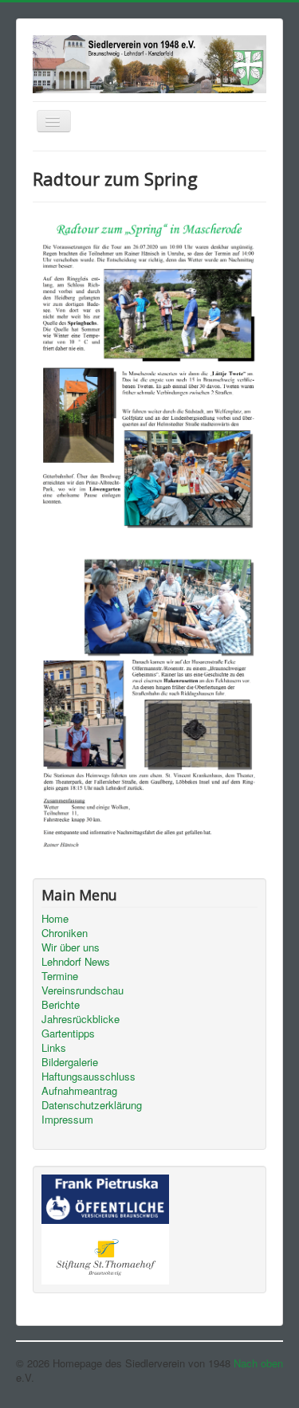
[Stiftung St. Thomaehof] (105, 1252)
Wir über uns (70, 947)
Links (53, 1048)
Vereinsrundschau (82, 990)
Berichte (60, 1005)
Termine (59, 976)
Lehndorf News (75, 962)
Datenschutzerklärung (91, 1105)
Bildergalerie (69, 1062)
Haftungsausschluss (88, 1076)
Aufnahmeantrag (79, 1091)
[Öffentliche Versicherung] (105, 1198)
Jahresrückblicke (80, 1019)
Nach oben (258, 1363)
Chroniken (64, 933)
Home (55, 919)
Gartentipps (68, 1033)
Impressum (67, 1119)
